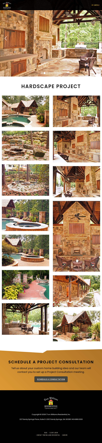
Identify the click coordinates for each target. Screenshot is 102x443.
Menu (97, 5)
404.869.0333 (77, 419)
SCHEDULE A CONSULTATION (51, 379)
